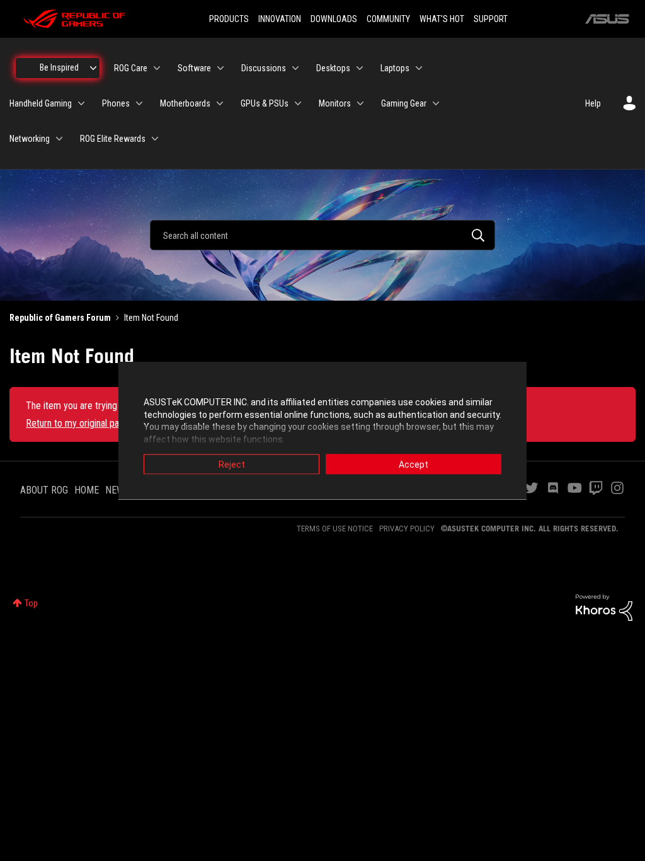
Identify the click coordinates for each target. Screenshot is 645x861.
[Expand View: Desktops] (359, 68)
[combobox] (322, 235)
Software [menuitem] (194, 68)
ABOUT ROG (44, 490)
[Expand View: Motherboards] (220, 103)
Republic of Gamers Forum (60, 318)
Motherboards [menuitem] (185, 103)
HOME (86, 490)
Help (593, 103)
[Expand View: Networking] (59, 138)
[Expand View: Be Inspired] (93, 68)
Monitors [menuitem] (335, 103)
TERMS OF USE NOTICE (335, 528)
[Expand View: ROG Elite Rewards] (155, 138)
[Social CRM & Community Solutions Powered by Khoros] (604, 606)
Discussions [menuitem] (263, 68)
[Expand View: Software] (220, 68)
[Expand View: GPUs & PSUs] (298, 103)
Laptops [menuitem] (394, 68)
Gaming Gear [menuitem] (403, 103)
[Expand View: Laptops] (419, 68)
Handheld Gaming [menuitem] (40, 103)
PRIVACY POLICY (407, 528)
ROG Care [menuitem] (130, 68)
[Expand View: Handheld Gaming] (81, 103)
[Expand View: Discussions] (295, 68)
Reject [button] (232, 464)
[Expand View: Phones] (139, 103)
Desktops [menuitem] (333, 68)
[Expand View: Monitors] (360, 103)
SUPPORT (491, 19)
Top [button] (31, 603)
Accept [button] (413, 464)
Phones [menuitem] (116, 103)
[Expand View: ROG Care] (157, 68)
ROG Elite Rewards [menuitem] (113, 139)
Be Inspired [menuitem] (59, 67)
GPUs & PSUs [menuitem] (264, 103)
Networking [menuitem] (29, 139)
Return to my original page (77, 423)
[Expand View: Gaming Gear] (436, 103)
